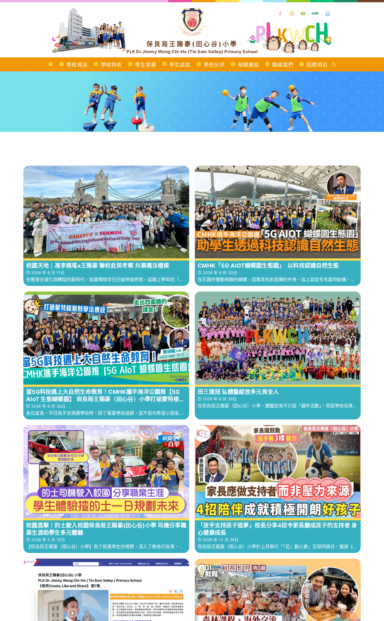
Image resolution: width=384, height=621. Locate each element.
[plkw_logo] (192, 10)
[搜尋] (333, 64)
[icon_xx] (315, 11)
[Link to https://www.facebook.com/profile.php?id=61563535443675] (280, 13)
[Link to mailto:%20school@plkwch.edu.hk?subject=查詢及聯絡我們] (328, 13)
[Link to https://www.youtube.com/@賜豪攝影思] (303, 13)
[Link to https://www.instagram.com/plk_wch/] (291, 13)
